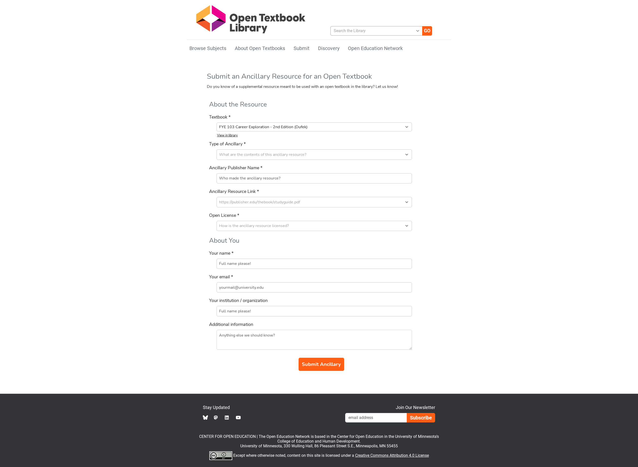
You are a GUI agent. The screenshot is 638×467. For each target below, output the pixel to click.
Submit (302, 48)
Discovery (328, 48)
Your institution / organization (238, 300)
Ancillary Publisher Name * (235, 168)
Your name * (221, 253)
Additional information (231, 324)
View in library (227, 135)
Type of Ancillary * (227, 144)
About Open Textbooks (260, 48)
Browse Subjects (207, 48)
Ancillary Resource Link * (234, 191)
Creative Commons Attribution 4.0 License (392, 455)
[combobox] (374, 31)
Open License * (224, 215)
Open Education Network (375, 48)
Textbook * (220, 117)
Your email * (221, 277)
